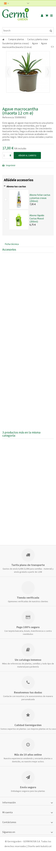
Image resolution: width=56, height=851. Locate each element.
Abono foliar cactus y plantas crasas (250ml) (40, 198)
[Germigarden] (17, 15)
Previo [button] (8, 71)
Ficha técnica (12, 244)
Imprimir (10, 165)
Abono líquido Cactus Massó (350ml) (37, 218)
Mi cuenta (7, 812)
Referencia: (8, 117)
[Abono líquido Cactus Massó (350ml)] (18, 219)
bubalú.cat (46, 846)
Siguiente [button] (48, 71)
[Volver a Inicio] (3, 40)
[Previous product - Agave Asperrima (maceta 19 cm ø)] (51, 47)
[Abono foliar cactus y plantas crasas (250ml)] (18, 199)
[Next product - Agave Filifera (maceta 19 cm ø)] (53, 47)
